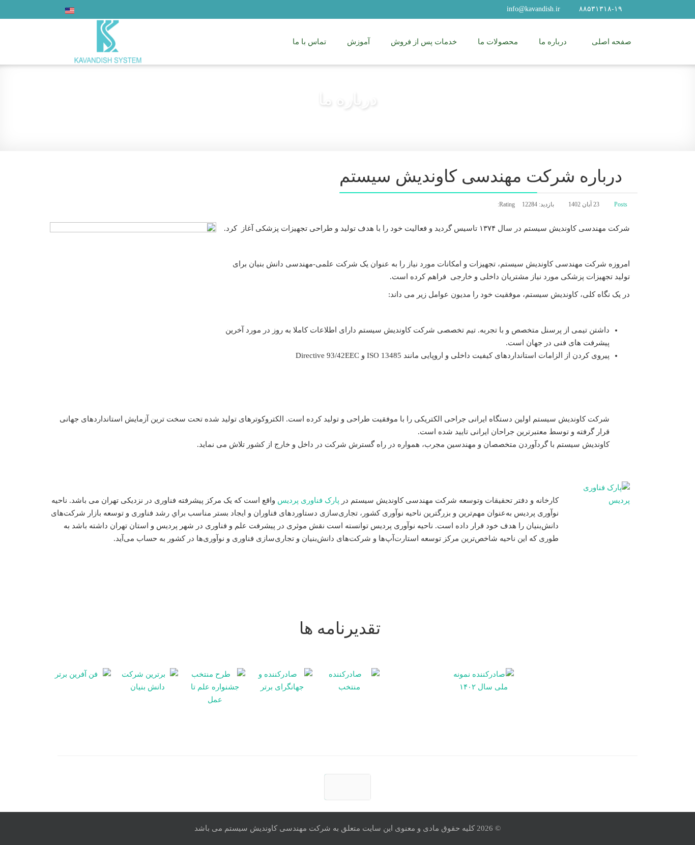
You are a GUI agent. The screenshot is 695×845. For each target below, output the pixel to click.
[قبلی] (347, 787)
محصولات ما (498, 42)
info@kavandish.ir (533, 9)
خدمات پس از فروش (424, 42)
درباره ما (553, 42)
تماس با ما (309, 42)
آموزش (358, 42)
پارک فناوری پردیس (308, 500)
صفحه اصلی (611, 42)
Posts (620, 204)
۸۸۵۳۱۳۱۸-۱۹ (600, 9)
